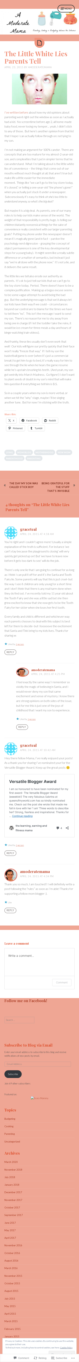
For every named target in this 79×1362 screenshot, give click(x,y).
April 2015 (10, 1313)
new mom (64, 452)
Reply (10, 652)
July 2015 (9, 1298)
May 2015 (10, 1306)
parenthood (14, 458)
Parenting (9, 1133)
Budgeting (9, 1118)
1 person (20, 644)
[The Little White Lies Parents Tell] (39, 43)
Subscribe (13, 1074)
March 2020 (11, 1161)
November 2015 (13, 1275)
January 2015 (11, 1336)
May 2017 (10, 1230)
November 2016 (13, 1245)
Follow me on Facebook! (25, 1000)
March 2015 (11, 1321)
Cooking (8, 1126)
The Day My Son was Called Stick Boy (23, 485)
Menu (68, 8)
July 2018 (9, 1177)
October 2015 (12, 1283)
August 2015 (11, 1290)
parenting (34, 458)
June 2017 (10, 1222)
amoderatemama (40, 67)
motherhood (44, 452)
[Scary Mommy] (39, 1098)
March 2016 (11, 1268)
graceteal (28, 529)
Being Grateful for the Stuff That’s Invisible (56, 487)
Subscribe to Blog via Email (28, 1045)
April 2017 (10, 1237)
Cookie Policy (66, 1347)
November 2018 (13, 1169)
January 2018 (11, 1184)
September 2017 (13, 1215)
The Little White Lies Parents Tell (35, 57)
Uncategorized (12, 1141)
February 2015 (12, 1328)
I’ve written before (16, 112)
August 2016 (11, 1260)
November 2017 (13, 1200)
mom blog (24, 452)
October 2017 (12, 1207)
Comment (62, 982)
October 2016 (12, 1253)
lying (9, 452)
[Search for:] (19, 1019)
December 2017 (13, 1192)
